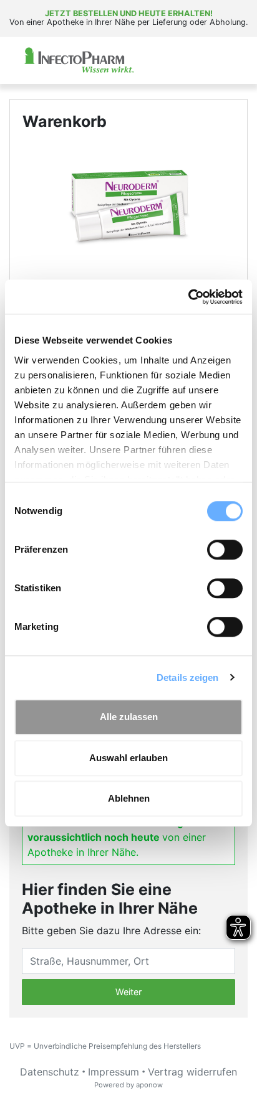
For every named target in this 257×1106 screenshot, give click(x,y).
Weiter (128, 991)
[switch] (225, 550)
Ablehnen (129, 798)
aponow (149, 1084)
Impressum (113, 1072)
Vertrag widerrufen (192, 1072)
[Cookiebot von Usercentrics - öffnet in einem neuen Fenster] (188, 297)
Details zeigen (187, 677)
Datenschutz (49, 1072)
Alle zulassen (129, 716)
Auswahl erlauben (128, 757)
